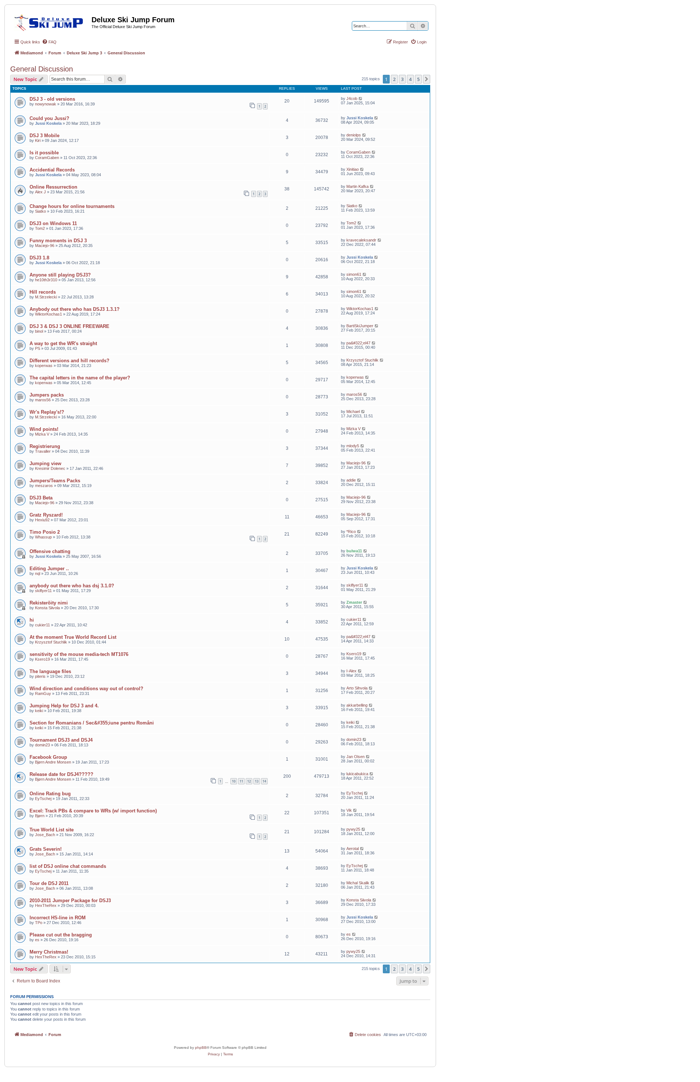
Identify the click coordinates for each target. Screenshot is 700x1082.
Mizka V (42, 434)
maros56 (43, 400)
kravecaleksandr (361, 240)
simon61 (353, 274)
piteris (40, 676)
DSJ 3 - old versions (52, 99)
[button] (426, 79)
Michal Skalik (357, 883)
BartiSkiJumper (359, 326)
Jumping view (45, 463)
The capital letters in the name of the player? (80, 377)
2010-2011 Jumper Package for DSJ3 (70, 900)
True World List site (52, 829)
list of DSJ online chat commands (68, 866)
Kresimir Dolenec (50, 468)
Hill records (43, 292)
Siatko (40, 211)
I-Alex (351, 671)
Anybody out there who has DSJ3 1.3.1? (75, 309)
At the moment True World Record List (73, 637)
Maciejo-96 (44, 245)
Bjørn (39, 816)
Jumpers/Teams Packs (55, 480)
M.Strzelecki (46, 297)
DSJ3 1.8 (39, 257)
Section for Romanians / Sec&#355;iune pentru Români (92, 723)
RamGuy (43, 693)
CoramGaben (47, 157)
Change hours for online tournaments (72, 206)
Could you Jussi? (49, 118)
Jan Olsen (355, 756)
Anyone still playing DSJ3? (60, 275)
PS (37, 348)
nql (37, 573)
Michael (353, 411)
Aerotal (352, 848)
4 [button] (410, 79)
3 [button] (402, 79)
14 (264, 781)
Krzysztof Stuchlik (362, 360)
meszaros (44, 485)
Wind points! (44, 429)
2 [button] (394, 79)
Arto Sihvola (357, 688)
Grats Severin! (46, 849)
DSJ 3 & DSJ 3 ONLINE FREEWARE (69, 326)
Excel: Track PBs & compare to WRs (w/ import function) (93, 811)
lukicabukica (357, 774)
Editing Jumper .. (49, 568)
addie (351, 480)
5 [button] (418, 79)
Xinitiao (352, 169)
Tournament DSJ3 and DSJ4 (61, 740)
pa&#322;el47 (358, 343)
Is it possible (44, 152)
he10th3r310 (46, 280)
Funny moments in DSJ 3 (58, 240)
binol (39, 331)
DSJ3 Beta (41, 498)
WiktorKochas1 (48, 314)
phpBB (201, 1048)
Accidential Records (52, 170)
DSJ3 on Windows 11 (53, 223)
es (37, 940)
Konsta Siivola (47, 608)
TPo (38, 922)
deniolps (353, 135)
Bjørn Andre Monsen (53, 762)
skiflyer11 (43, 590)
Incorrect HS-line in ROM (58, 917)
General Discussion (41, 69)
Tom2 (40, 228)
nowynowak (45, 104)
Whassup (43, 537)
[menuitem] (49, 42)
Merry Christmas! (49, 952)
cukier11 (42, 625)
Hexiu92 (42, 520)
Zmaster (354, 602)
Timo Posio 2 (45, 532)
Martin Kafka (357, 186)
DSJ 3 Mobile (44, 135)
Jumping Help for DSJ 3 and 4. (64, 705)
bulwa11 (354, 551)
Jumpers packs (47, 395)
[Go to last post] (360, 98)
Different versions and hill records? (69, 360)
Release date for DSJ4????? (61, 774)
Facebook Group (48, 757)
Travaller (43, 451)
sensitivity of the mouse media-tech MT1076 (79, 654)
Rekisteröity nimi (49, 603)
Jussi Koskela (48, 123)
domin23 (42, 745)
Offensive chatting (50, 551)
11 (241, 781)
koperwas (43, 365)
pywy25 (353, 829)
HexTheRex (46, 905)
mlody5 (352, 446)
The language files (50, 671)
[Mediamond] (51, 21)
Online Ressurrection (53, 187)
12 (249, 781)
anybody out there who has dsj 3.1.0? (72, 585)
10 (234, 781)
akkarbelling (357, 705)
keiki (39, 710)
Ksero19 (42, 659)
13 (256, 781)
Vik (349, 810)
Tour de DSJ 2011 (49, 883)
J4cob (351, 98)
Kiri (37, 140)
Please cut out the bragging (61, 935)
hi (32, 620)
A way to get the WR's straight (63, 343)
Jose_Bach (45, 834)
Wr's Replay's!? (47, 412)
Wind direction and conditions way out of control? (86, 688)
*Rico (351, 531)
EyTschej (43, 798)
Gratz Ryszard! (46, 515)
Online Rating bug (50, 793)
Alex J (40, 192)
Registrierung (45, 446)
